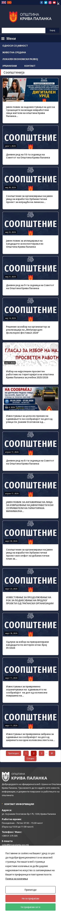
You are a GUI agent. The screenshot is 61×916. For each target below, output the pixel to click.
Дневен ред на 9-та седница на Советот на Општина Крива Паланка (30, 287)
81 (52, 753)
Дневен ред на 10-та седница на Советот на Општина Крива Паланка (28, 156)
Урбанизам (9, 65)
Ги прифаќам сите (30, 907)
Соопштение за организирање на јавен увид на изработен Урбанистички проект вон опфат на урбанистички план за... (29, 554)
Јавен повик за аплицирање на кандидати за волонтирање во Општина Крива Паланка (24, 243)
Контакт (29, 65)
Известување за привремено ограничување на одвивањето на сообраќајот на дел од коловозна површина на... (26, 691)
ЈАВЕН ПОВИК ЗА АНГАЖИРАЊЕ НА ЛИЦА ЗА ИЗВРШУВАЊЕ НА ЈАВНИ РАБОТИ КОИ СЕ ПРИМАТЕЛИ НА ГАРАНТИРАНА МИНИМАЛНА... (29, 506)
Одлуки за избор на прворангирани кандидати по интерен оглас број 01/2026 (27, 644)
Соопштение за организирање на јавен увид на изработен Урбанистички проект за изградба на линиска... (29, 199)
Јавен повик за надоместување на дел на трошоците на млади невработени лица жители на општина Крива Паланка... (30, 111)
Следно (30, 758)
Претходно (13, 753)
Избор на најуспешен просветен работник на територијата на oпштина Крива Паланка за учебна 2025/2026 (30, 374)
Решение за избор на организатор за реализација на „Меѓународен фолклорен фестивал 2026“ (28, 329)
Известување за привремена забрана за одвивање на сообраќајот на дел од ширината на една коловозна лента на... (30, 737)
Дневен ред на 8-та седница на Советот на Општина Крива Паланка (30, 462)
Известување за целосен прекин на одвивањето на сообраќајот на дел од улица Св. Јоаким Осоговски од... (29, 418)
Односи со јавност (15, 45)
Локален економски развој (20, 59)
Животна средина (14, 52)
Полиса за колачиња (16, 878)
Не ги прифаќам (30, 898)
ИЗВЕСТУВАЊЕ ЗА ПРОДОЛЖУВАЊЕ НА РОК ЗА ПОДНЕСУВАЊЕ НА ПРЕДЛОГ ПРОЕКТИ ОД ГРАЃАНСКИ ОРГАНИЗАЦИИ (30, 600)
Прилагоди (30, 889)
